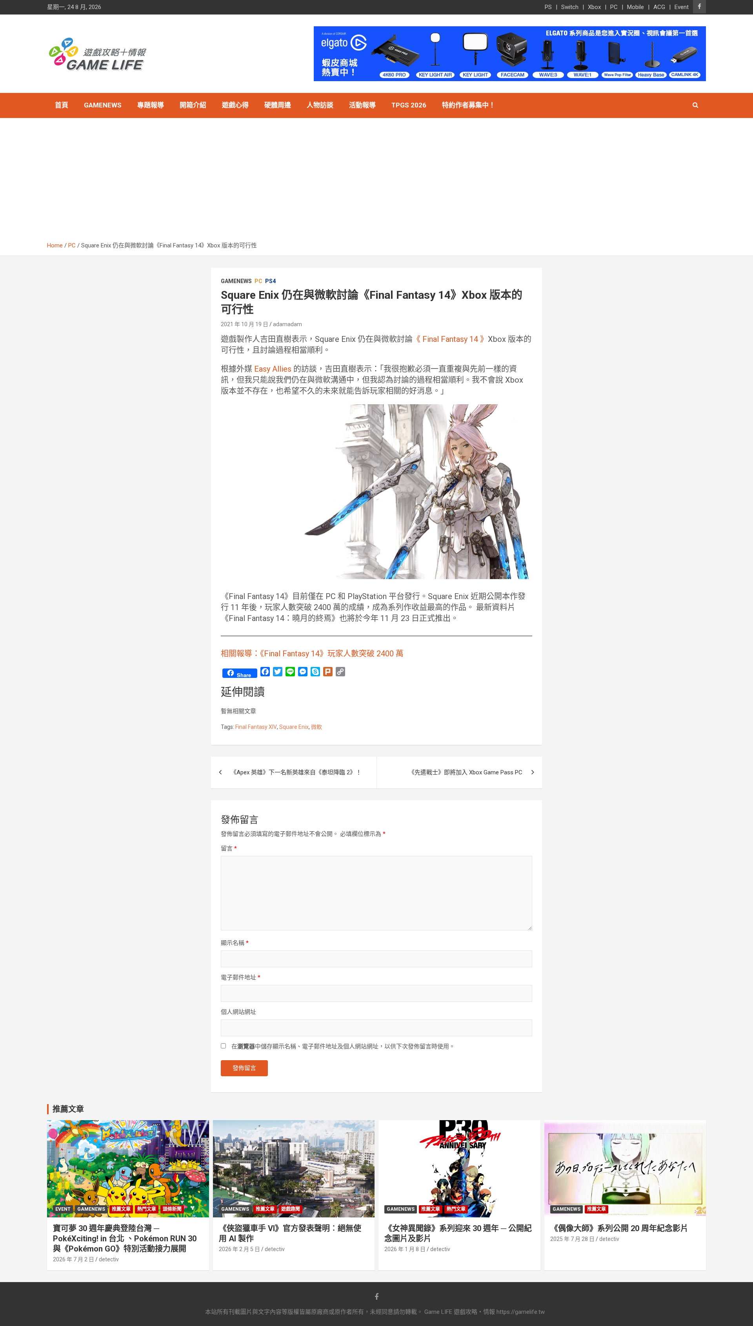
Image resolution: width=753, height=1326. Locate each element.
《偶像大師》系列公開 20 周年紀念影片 (619, 1228)
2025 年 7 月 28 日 (572, 1239)
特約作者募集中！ (468, 105)
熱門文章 (146, 1209)
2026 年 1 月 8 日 (405, 1249)
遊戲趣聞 (290, 1209)
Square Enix (294, 727)
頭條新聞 (172, 1209)
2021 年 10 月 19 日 (244, 324)
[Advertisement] (376, 183)
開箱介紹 (193, 105)
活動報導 (362, 105)
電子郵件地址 (240, 977)
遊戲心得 (235, 105)
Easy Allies (271, 369)
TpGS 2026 (408, 105)
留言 (229, 848)
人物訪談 (320, 105)
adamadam (287, 324)
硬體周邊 (277, 105)
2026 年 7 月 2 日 (73, 1259)
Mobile (635, 7)
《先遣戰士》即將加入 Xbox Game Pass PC (465, 772)
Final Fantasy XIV (256, 727)
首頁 (61, 105)
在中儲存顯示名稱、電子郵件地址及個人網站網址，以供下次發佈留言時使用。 (343, 1046)
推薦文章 (121, 1209)
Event (682, 7)
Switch (569, 7)
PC (614, 7)
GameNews (103, 105)
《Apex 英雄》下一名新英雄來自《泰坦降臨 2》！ (296, 772)
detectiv (109, 1259)
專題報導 (150, 105)
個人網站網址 (238, 1011)
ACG (659, 7)
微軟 (316, 727)
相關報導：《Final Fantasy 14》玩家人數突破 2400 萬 (312, 653)
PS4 (270, 281)
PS (548, 7)
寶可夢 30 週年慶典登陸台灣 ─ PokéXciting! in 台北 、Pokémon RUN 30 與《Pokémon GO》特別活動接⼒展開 (124, 1238)
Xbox (594, 7)
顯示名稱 (235, 942)
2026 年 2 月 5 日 (239, 1249)
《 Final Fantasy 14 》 (450, 339)
